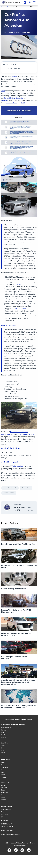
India (2, 772)
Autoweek (4, 100)
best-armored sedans (26, 434)
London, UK (5, 783)
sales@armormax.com (13, 834)
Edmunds (19, 98)
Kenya (3, 795)
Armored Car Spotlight (10, 488)
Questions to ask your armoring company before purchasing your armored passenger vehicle (18, 682)
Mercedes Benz (11, 103)
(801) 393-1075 (10, 830)
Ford (2, 732)
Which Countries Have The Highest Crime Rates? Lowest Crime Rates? (18, 707)
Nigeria (3, 797)
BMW (23, 103)
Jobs (2, 817)
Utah (2, 762)
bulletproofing (17, 466)
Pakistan (4, 787)
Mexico (3, 765)
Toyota (3, 730)
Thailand (4, 770)
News (9, 7)
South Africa (5, 767)
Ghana (3, 800)
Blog (2, 812)
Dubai (3, 790)
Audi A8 (14, 77)
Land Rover (5, 743)
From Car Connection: (9, 325)
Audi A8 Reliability (13, 69)
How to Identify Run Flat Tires (13, 589)
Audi (3, 91)
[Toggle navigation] (35, 2)
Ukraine (3, 785)
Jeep (2, 748)
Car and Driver (9, 98)
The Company (6, 809)
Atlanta (3, 777)
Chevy (3, 745)
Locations (4, 814)
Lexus (3, 753)
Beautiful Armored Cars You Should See (18, 544)
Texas (3, 775)
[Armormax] (11, 2)
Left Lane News (20, 309)
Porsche (3, 737)
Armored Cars (26, 488)
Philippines (4, 792)
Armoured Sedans (9, 493)
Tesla (2, 750)
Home (3, 7)
